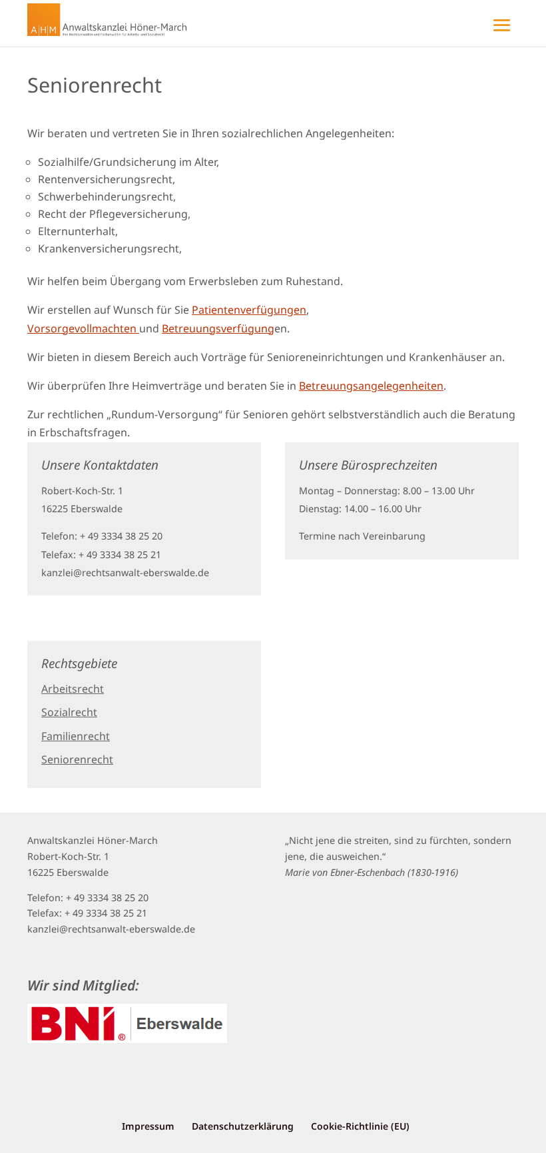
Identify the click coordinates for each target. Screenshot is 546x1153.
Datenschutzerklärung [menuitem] (243, 1126)
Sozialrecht (69, 712)
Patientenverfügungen (249, 309)
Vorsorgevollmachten (83, 328)
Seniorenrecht (77, 759)
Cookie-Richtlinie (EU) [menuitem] (360, 1126)
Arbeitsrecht (72, 688)
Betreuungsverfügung (218, 328)
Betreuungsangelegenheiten (371, 385)
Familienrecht (75, 736)
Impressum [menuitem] (148, 1126)
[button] (273, 16)
